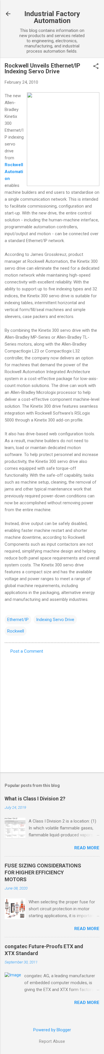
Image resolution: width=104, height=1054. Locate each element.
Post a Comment (26, 651)
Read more (86, 847)
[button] (95, 67)
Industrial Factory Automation (52, 17)
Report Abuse (52, 1041)
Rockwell (15, 631)
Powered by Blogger (52, 1029)
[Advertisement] (52, 711)
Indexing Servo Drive (55, 619)
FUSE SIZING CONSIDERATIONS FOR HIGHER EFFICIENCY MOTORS (43, 872)
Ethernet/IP (18, 619)
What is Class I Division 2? (35, 799)
